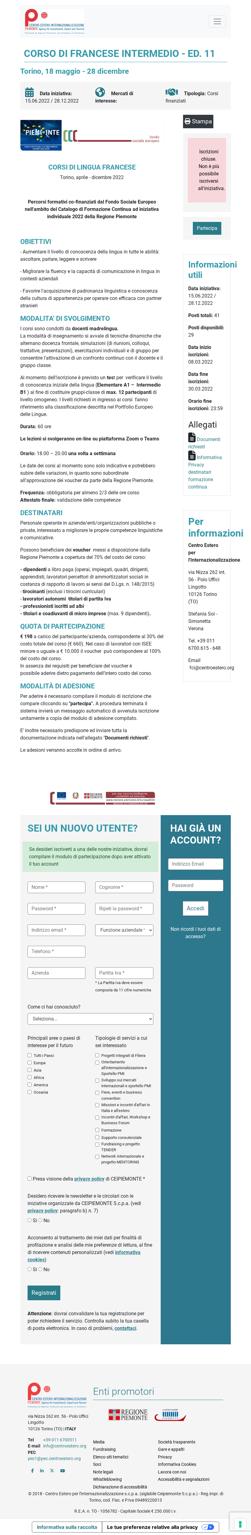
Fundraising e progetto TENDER (120, 1147)
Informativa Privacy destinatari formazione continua (205, 472)
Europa (40, 1063)
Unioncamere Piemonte (177, 1416)
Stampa (201, 121)
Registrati (44, 1292)
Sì (35, 1220)
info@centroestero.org (64, 1445)
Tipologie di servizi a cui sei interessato (121, 1041)
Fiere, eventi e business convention (121, 1095)
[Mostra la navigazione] (217, 21)
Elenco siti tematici (110, 1457)
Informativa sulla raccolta (67, 1527)
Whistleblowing (107, 1479)
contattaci (125, 1328)
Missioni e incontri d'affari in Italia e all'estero (125, 1108)
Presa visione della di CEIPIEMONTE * (89, 1179)
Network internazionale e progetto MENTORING (122, 1159)
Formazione (111, 1130)
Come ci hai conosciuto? (54, 1007)
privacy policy (89, 1179)
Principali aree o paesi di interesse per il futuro (54, 1041)
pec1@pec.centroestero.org (54, 1458)
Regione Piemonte (131, 1416)
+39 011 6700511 (60, 1439)
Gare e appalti (171, 1449)
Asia (37, 1070)
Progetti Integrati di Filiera (123, 1055)
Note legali (103, 1471)
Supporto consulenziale (121, 1137)
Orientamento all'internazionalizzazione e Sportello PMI (124, 1068)
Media (99, 1442)
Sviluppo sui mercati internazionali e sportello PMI (126, 1083)
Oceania (41, 1092)
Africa (39, 1077)
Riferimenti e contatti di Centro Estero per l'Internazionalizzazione (57, 1396)
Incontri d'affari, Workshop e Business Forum (125, 1120)
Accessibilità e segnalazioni (183, 1479)
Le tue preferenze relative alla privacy (152, 1527)
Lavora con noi (172, 1471)
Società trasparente (176, 1442)
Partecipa (207, 228)
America (41, 1085)
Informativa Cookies (177, 1464)
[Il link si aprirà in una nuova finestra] (32, 1470)
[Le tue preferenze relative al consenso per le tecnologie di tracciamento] (240, 1524)
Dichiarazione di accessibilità (120, 1486)
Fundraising (104, 1449)
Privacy (165, 1457)
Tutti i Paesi (44, 1055)
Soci (97, 1464)
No (46, 1220)
